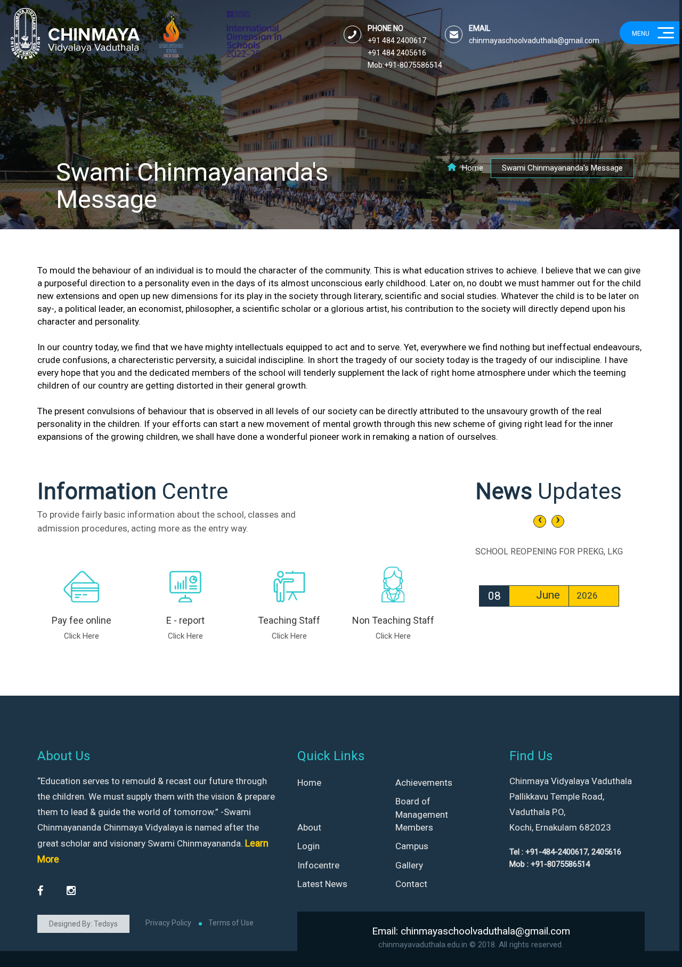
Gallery (409, 865)
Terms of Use (231, 922)
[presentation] (539, 521)
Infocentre (318, 865)
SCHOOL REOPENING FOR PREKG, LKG (549, 551)
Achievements (423, 782)
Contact (411, 884)
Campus (411, 846)
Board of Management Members (421, 814)
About (309, 827)
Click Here (81, 636)
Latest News (322, 884)
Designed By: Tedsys (83, 924)
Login (308, 846)
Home (472, 168)
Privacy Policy (168, 922)
